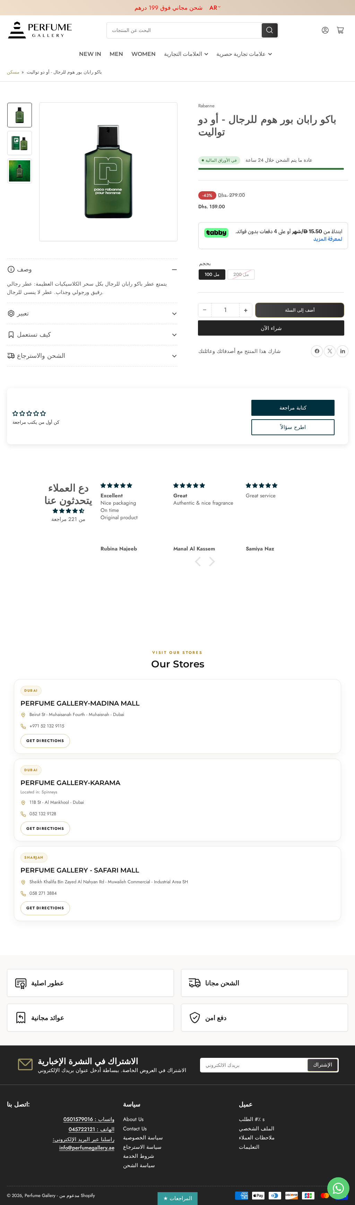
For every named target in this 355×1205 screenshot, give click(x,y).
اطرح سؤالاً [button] (293, 427)
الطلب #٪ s (252, 1119)
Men (116, 54)
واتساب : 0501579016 (88, 1119)
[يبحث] (269, 30)
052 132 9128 (42, 813)
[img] (68, 511)
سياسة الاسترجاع (142, 1147)
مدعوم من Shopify (77, 1195)
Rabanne (206, 105)
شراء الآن (271, 328)
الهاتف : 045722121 (91, 1129)
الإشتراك (322, 1065)
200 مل (241, 274)
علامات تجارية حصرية (241, 54)
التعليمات (249, 1147)
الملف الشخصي (256, 1128)
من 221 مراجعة (68, 519)
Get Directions (45, 740)
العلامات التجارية (183, 54)
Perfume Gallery (40, 1195)
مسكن (13, 72)
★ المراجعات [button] (177, 1198)
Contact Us (135, 1128)
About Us (133, 1119)
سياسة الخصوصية (143, 1137)
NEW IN (90, 54)
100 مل (212, 274)
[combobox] (192, 30)
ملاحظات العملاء (257, 1137)
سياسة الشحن (139, 1165)
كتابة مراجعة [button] (292, 408)
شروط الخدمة (138, 1156)
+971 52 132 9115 (46, 726)
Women (143, 54)
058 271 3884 (43, 893)
